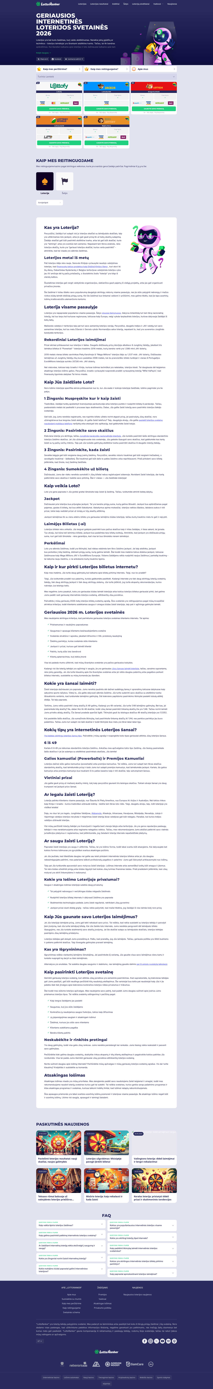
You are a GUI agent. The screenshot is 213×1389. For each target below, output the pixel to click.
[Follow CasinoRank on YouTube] (162, 1341)
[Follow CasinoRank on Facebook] (144, 1341)
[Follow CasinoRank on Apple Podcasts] (174, 1341)
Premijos (102, 1294)
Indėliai (116, 4)
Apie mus (71, 1294)
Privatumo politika (102, 1308)
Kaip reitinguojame (71, 1308)
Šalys (125, 4)
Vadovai (157, 4)
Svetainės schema (71, 1312)
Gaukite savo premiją (59, 109)
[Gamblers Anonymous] (96, 1364)
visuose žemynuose (111, 313)
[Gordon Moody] (113, 1364)
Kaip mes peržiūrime (71, 1303)
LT (39, 1341)
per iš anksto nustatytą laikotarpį (152, 964)
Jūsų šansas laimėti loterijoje (125, 668)
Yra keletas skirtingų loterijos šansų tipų (63, 736)
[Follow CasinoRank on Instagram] (150, 1341)
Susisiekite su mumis (71, 1299)
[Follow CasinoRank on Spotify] (168, 1341)
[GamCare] (134, 1364)
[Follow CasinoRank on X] (156, 1341)
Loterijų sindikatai (140, 4)
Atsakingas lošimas (103, 1303)
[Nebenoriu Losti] (78, 1364)
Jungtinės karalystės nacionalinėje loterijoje (100, 436)
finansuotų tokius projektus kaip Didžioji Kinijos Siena (82, 266)
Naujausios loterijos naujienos (137, 1294)
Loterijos (82, 4)
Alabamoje (96, 813)
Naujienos (172, 4)
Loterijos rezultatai (99, 4)
